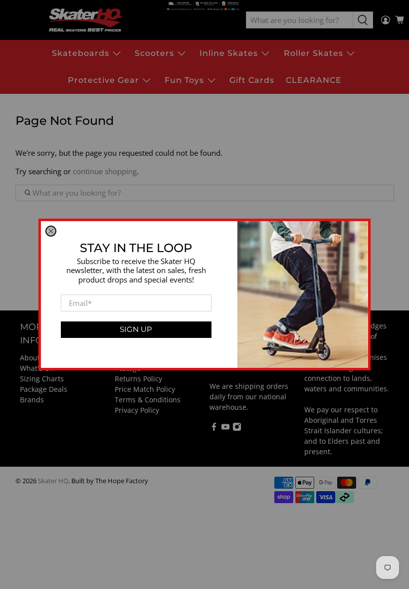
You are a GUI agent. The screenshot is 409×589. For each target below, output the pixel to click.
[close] (51, 231)
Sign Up (136, 329)
